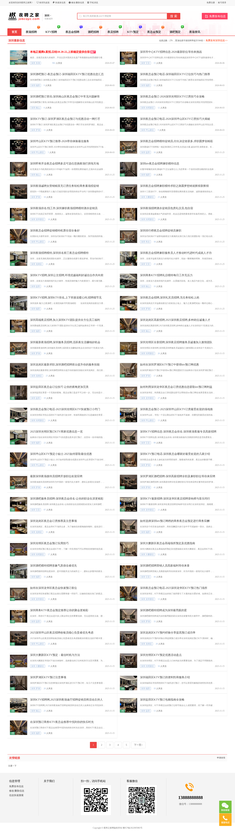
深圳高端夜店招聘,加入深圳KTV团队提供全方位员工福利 (65, 319)
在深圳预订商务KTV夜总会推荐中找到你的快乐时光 (62, 721)
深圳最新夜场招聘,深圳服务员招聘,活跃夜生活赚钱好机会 (65, 342)
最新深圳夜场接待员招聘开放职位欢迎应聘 (56, 476)
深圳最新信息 (16, 40)
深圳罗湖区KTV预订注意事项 (48, 677)
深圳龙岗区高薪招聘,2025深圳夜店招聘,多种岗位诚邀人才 (175, 319)
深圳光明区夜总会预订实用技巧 (49, 543)
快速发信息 (60, 2)
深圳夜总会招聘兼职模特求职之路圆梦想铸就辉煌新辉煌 (174, 185)
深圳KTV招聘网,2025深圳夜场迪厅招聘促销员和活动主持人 (66, 699)
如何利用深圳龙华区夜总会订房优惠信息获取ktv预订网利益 (176, 386)
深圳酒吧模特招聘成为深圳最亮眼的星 (163, 610)
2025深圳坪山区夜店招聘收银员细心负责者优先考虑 (61, 632)
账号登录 (222, 2)
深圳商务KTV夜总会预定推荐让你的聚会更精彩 (59, 610)
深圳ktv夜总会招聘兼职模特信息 (159, 163)
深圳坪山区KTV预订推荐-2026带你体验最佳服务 (59, 141)
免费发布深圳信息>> (217, 40)
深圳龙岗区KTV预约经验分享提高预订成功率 (167, 632)
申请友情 (221, 758)
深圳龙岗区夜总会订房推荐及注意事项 (53, 520)
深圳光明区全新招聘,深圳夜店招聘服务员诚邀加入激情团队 (176, 342)
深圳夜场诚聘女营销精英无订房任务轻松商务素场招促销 (64, 185)
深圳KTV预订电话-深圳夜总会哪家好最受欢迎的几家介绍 (175, 453)
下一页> (138, 745)
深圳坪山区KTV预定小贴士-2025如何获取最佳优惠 (61, 453)
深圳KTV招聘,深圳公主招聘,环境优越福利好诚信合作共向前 (66, 275)
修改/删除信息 (77, 2)
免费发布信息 (217, 16)
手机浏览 (94, 2)
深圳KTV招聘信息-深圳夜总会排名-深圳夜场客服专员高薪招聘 (178, 431)
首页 (14, 31)
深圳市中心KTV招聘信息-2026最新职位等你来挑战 (171, 51)
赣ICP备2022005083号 (132, 828)
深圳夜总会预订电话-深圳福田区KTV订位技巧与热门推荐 (175, 74)
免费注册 (211, 2)
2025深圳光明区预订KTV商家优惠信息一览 (56, 431)
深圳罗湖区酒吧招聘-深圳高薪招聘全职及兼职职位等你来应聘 (177, 476)
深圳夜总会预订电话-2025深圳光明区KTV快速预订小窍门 (65, 409)
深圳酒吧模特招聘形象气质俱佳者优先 (53, 565)
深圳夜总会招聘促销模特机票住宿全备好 (55, 230)
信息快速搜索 (16, 795)
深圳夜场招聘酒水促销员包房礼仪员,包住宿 (166, 208)
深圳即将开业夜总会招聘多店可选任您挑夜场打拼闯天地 (64, 163)
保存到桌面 (44, 2)
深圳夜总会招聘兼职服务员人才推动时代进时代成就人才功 (176, 252)
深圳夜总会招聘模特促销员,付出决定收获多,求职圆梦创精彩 (176, 141)
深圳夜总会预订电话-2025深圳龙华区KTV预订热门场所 (173, 587)
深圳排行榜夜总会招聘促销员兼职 (160, 230)
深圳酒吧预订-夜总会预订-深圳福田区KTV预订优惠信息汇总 (67, 74)
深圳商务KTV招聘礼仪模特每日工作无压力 (166, 275)
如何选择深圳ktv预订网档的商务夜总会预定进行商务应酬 (175, 520)
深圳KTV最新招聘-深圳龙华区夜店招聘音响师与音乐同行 (175, 498)
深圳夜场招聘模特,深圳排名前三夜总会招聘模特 (59, 252)
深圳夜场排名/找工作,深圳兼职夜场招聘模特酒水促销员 (64, 208)
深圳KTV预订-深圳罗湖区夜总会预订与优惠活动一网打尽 (65, 118)
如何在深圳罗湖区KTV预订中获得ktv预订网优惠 (169, 364)
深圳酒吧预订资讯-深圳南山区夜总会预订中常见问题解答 (65, 96)
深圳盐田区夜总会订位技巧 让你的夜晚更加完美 (59, 386)
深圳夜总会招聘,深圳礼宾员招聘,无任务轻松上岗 (169, 297)
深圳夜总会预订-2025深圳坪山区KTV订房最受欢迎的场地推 (176, 409)
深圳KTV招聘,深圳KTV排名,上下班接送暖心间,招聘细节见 (66, 297)
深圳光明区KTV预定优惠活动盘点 (161, 654)
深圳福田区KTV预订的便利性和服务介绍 (165, 677)
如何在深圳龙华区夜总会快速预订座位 (53, 587)
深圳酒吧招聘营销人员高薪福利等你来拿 (165, 565)
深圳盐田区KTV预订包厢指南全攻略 (162, 699)
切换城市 (49, 19)
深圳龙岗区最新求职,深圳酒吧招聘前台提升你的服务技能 (65, 364)
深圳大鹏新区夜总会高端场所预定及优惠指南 (167, 543)
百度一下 (12, 766)
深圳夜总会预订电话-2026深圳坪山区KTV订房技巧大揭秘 (175, 118)
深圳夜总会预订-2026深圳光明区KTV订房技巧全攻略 (172, 96)
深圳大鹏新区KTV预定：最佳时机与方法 (55, 654)
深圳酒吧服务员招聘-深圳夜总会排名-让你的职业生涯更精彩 (66, 498)
